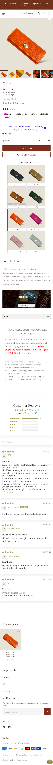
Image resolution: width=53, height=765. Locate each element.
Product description (10, 261)
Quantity (6, 140)
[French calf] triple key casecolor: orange (10, 654)
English (5, 738)
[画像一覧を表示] (49, 18)
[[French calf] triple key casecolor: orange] (10, 639)
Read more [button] (9, 492)
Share (8, 83)
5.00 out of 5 (33, 410)
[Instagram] (4, 727)
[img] (8, 451)
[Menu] (3, 13)
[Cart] (49, 13)
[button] (8, 103)
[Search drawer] (38, 13)
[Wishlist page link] (44, 13)
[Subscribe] (47, 711)
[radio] (16, 175)
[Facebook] (9, 727)
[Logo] (26, 14)
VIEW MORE (26, 305)
